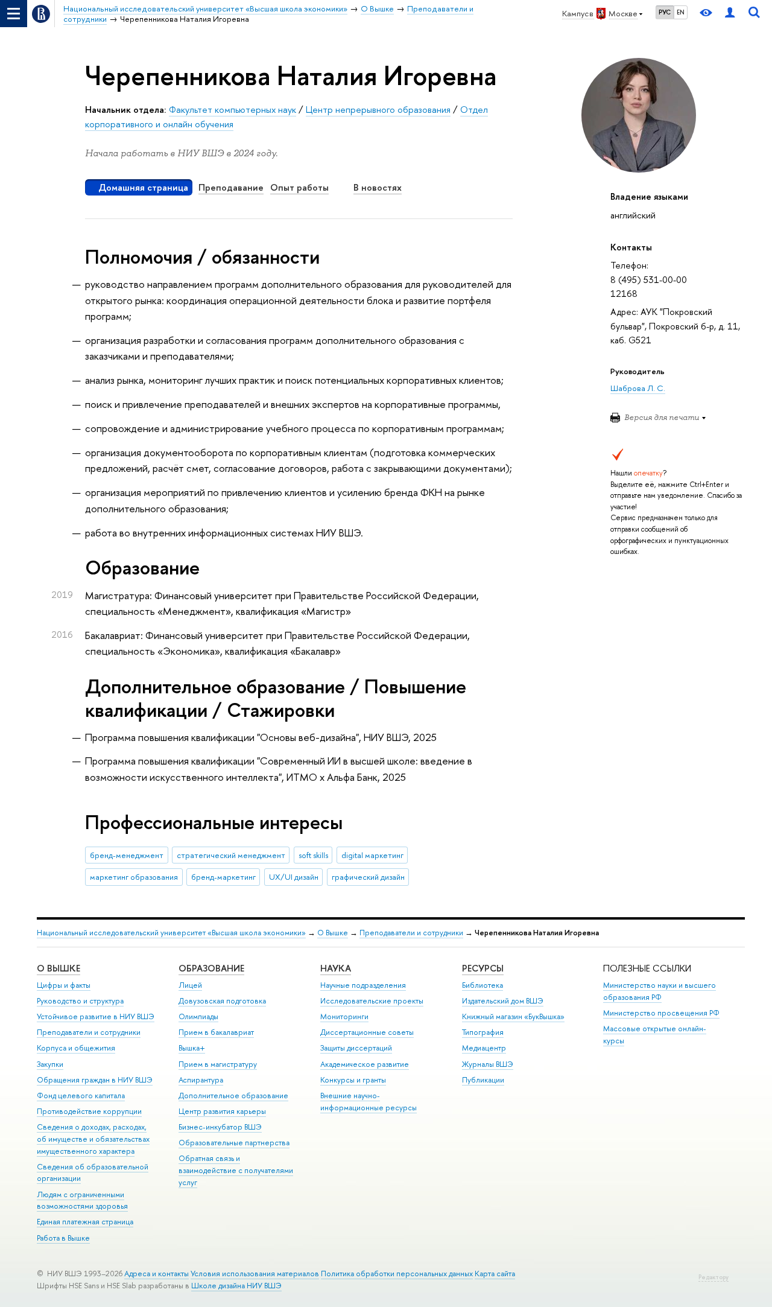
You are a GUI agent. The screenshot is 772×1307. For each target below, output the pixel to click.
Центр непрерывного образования (378, 109)
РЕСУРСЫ (483, 968)
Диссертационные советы (367, 1032)
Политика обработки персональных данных (397, 1273)
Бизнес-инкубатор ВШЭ (220, 1127)
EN (681, 12)
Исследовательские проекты (371, 1001)
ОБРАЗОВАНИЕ (211, 968)
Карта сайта (495, 1273)
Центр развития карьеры (222, 1111)
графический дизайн (368, 876)
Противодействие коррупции (89, 1111)
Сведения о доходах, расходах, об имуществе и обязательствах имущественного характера (93, 1139)
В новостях (377, 187)
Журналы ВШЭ (487, 1064)
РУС (665, 12)
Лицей (190, 985)
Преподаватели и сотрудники (411, 932)
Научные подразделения (363, 985)
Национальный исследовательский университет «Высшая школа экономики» (171, 932)
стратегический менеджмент (231, 855)
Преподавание (231, 187)
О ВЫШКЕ (58, 968)
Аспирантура (201, 1080)
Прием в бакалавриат (216, 1032)
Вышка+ (192, 1048)
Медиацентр (484, 1048)
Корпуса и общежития (76, 1048)
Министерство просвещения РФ (661, 1013)
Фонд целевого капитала (81, 1095)
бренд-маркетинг (223, 876)
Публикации (483, 1080)
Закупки (50, 1064)
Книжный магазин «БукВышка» (513, 1016)
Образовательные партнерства (234, 1142)
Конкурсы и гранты (353, 1080)
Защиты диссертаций (356, 1048)
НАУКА (335, 968)
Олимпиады (198, 1016)
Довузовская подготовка (222, 1001)
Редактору (713, 1277)
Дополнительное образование (233, 1095)
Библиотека (482, 985)
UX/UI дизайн (293, 876)
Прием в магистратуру (218, 1064)
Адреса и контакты (156, 1273)
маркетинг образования (134, 876)
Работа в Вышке (63, 1238)
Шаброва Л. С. (637, 388)
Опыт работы (299, 187)
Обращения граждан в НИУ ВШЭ (95, 1080)
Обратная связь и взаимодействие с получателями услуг (236, 1170)
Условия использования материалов (255, 1273)
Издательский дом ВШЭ (502, 1001)
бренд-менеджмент (126, 855)
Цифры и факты (63, 985)
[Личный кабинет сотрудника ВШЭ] (730, 13)
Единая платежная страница (85, 1221)
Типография (483, 1032)
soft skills (313, 855)
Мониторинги (344, 1016)
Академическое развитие (364, 1064)
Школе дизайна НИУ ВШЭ (236, 1285)
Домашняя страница (143, 187)
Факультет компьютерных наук (232, 109)
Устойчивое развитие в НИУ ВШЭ (95, 1016)
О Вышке (332, 932)
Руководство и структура (80, 1001)
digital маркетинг (372, 855)
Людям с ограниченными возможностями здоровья (82, 1200)
